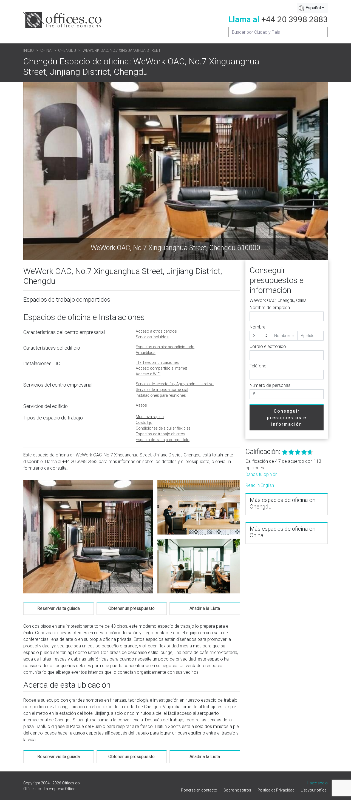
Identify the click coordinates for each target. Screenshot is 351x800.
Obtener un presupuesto (131, 608)
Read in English (259, 485)
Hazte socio (317, 783)
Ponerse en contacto (199, 790)
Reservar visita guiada (58, 608)
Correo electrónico (268, 346)
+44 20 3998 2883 (294, 19)
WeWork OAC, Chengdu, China (278, 300)
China (46, 50)
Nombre (257, 327)
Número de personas (270, 385)
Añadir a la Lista (204, 608)
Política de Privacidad (276, 790)
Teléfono (258, 365)
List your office (313, 790)
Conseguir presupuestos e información (286, 417)
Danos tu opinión (261, 474)
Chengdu (67, 50)
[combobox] (312, 8)
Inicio (28, 50)
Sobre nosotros (237, 790)
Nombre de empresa (270, 307)
